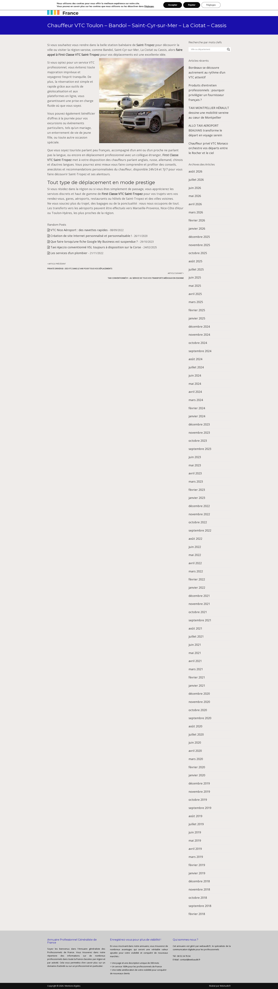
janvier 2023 (197, 498)
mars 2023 (196, 481)
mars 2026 (196, 212)
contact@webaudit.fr (190, 959)
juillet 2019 (196, 824)
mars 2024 (196, 400)
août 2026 (195, 171)
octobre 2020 (198, 710)
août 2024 (195, 359)
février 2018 (197, 914)
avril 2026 (195, 204)
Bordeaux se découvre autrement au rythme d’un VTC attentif (207, 72)
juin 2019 (195, 832)
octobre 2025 (198, 253)
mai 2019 (195, 840)
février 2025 (197, 310)
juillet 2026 (196, 180)
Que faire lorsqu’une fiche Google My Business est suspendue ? (94, 241)
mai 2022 (195, 555)
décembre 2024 (199, 326)
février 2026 (197, 220)
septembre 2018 (200, 906)
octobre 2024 (198, 343)
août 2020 (195, 726)
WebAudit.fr (225, 985)
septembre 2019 (200, 808)
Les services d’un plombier (69, 253)
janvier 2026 (197, 228)
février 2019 (197, 865)
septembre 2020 (200, 718)
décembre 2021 (199, 596)
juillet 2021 (196, 636)
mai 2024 (195, 384)
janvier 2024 (197, 416)
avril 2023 (195, 473)
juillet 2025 (196, 269)
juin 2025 (195, 277)
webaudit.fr (205, 946)
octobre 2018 (198, 898)
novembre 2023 (199, 432)
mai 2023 (195, 465)
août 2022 (195, 539)
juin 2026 (195, 188)
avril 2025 (195, 294)
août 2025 (195, 261)
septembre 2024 (200, 351)
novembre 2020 (199, 702)
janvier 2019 (197, 873)
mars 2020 (196, 759)
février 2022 (197, 579)
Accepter (172, 4)
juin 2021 (195, 645)
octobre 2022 (198, 522)
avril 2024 (195, 392)
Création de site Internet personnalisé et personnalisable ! (91, 236)
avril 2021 (195, 661)
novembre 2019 (199, 791)
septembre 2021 (200, 620)
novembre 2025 (199, 245)
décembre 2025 (199, 237)
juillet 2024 (196, 367)
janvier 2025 (197, 318)
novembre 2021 (199, 604)
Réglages (149, 6)
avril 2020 (195, 751)
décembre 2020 (199, 693)
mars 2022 (196, 571)
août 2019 (195, 816)
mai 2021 (195, 653)
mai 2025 (195, 286)
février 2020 (197, 767)
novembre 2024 (199, 334)
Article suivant (146, 275)
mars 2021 (196, 669)
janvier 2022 (197, 587)
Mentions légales (72, 985)
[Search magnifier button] (228, 49)
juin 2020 (195, 742)
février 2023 (197, 490)
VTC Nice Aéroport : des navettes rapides (79, 230)
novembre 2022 (199, 514)
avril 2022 (195, 563)
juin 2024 (195, 375)
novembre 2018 (199, 889)
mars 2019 (196, 857)
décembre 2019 (199, 783)
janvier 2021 (197, 685)
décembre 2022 (199, 506)
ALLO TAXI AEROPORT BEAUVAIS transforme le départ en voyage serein (205, 130)
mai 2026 (195, 196)
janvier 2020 (197, 775)
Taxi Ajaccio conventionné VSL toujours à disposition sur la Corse (96, 247)
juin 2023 (195, 457)
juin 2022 (195, 547)
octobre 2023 (198, 441)
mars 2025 (196, 302)
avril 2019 (195, 849)
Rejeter (191, 4)
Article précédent (79, 266)
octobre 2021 (198, 612)
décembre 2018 (199, 881)
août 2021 (195, 628)
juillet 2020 (196, 734)
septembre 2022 (200, 530)
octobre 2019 (198, 800)
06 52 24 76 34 (183, 956)
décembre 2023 (199, 424)
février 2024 (197, 408)
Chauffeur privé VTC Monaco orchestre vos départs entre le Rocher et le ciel (208, 148)
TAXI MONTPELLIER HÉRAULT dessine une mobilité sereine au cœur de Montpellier (209, 112)
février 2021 (197, 677)
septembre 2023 (200, 449)
